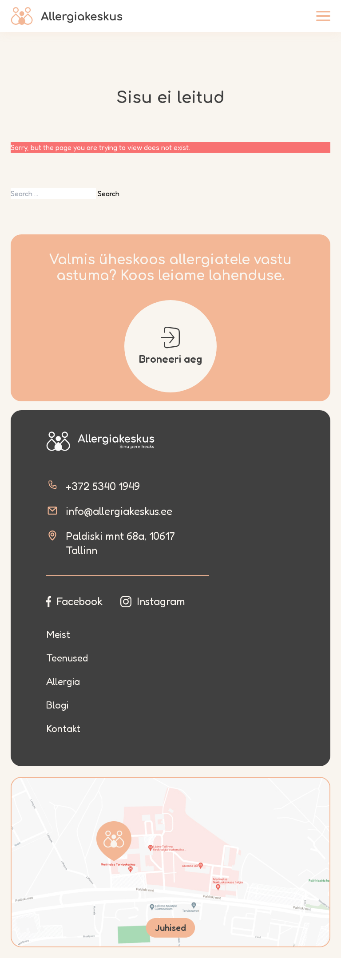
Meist (58, 634)
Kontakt (63, 728)
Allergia (63, 681)
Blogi (57, 705)
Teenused (67, 658)
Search (108, 193)
